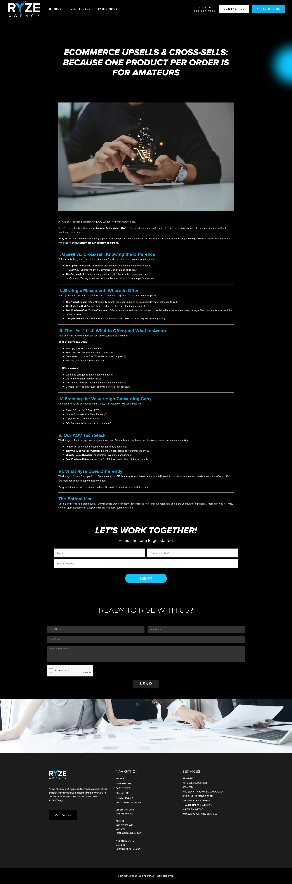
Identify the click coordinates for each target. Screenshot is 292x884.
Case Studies (107, 9)
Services (55, 9)
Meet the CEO (80, 9)
